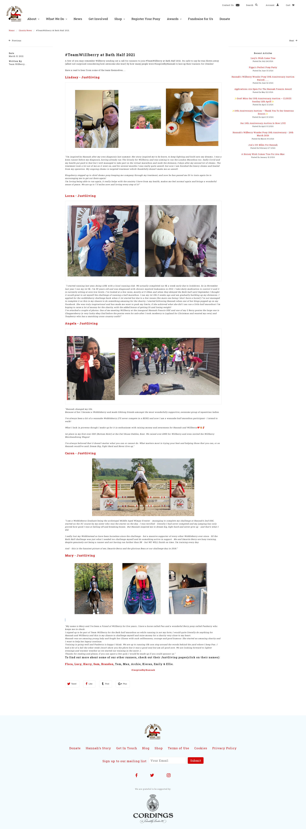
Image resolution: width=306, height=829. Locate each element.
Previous (16, 40)
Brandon (107, 664)
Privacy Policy (224, 748)
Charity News (25, 30)
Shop (159, 748)
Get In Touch (126, 748)
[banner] (14, 14)
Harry (87, 664)
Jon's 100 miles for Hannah (263, 145)
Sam (96, 664)
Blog (145, 748)
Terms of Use (178, 748)
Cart (288, 5)
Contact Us (228, 5)
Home (12, 30)
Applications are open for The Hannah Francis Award (263, 89)
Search (250, 5)
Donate (75, 748)
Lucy (78, 664)
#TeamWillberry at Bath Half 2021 (100, 54)
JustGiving (90, 77)
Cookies (200, 748)
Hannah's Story (98, 748)
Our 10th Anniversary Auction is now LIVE (263, 123)
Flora (69, 664)
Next (292, 40)
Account (270, 5)
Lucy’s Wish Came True (263, 58)
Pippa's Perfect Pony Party (263, 67)
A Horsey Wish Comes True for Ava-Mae (262, 154)
